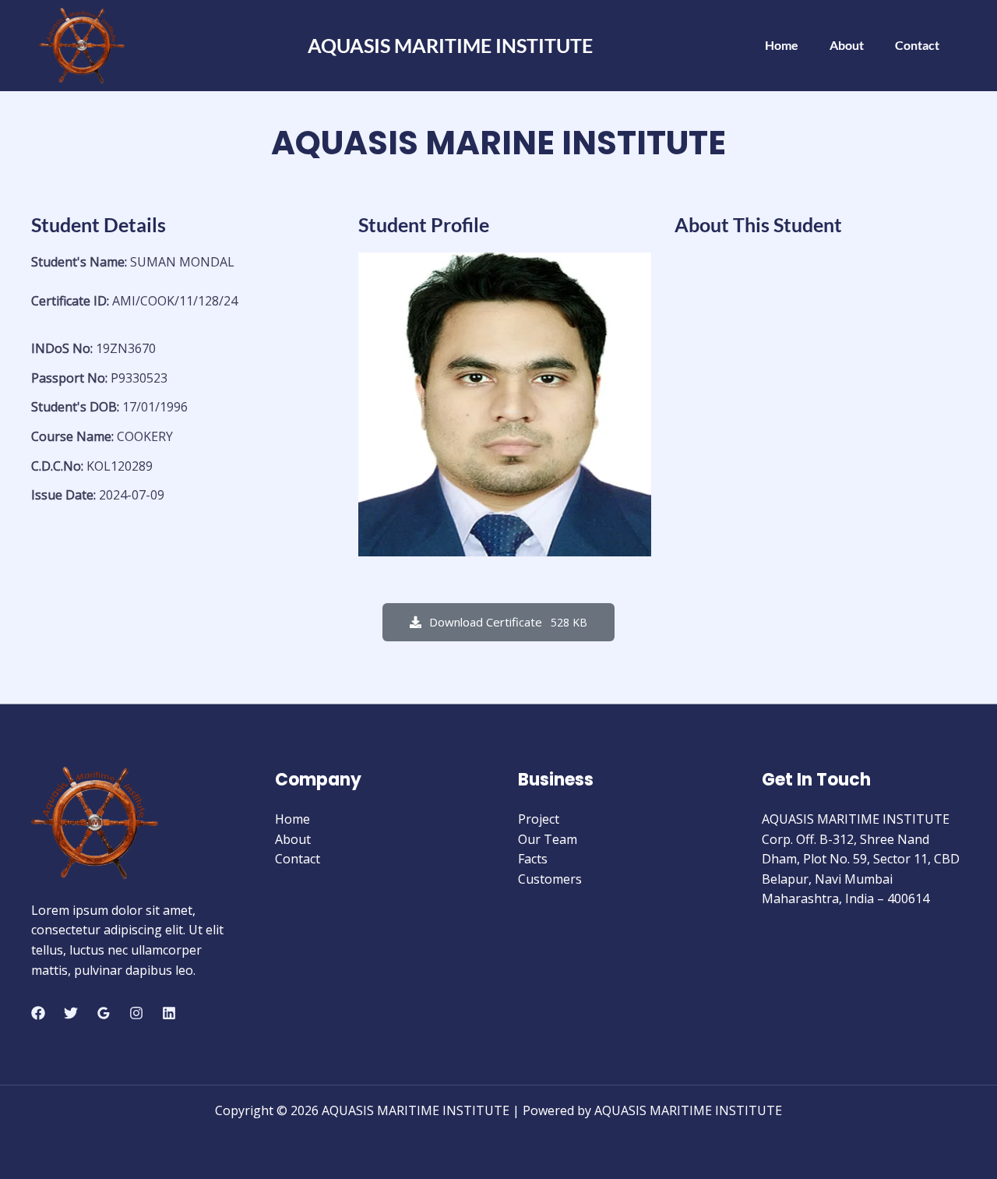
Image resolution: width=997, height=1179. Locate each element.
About (847, 44)
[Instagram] (136, 1013)
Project (538, 819)
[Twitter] (71, 1013)
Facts (533, 858)
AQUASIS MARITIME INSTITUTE (450, 45)
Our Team (547, 839)
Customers (550, 879)
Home (781, 44)
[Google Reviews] (104, 1013)
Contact (917, 44)
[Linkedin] (169, 1013)
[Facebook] (38, 1013)
